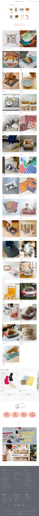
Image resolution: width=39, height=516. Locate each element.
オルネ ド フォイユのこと (6, 496)
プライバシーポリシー (18, 511)
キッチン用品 (4, 482)
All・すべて (27, 472)
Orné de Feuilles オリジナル (18, 474)
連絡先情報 (20, 512)
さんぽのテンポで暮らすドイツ (30, 480)
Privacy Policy (21, 513)
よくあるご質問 (16, 498)
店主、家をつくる (28, 477)
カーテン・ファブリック (6, 477)
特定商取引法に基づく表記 (32, 511)
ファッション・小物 (5, 483)
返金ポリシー (12, 511)
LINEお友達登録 (27, 496)
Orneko (15, 475)
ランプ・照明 (4, 474)
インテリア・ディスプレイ (6, 472)
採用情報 (3, 501)
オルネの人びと (27, 485)
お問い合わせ (16, 500)
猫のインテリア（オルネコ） (6, 485)
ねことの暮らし (27, 475)
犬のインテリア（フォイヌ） (6, 487)
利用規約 (23, 511)
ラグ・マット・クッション (6, 475)
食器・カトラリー (5, 480)
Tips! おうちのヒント (28, 474)
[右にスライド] (22, 399)
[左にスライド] (17, 399)
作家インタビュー (28, 483)
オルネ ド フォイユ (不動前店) (7, 498)
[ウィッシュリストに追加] (4, 46)
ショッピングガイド (17, 496)
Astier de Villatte (16, 472)
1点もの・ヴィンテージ (6, 488)
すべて (3, 490)
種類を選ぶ (9, 394)
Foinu (15, 477)
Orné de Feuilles (7, 511)
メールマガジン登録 (28, 498)
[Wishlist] (35, 1)
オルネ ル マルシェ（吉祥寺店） (7, 500)
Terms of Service (26, 513)
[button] (2, 1)
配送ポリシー (26, 511)
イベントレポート (28, 482)
